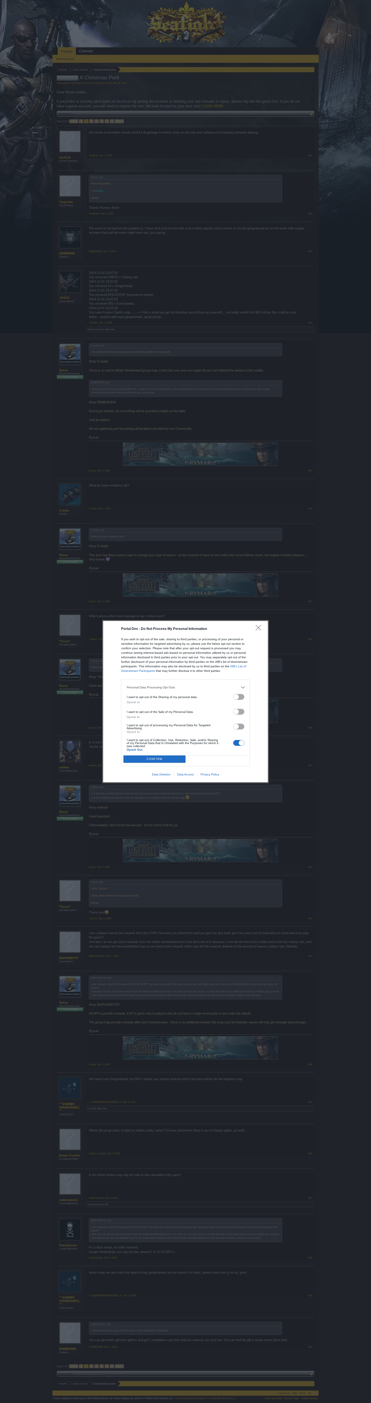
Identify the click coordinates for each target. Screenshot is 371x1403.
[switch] (238, 697)
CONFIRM (155, 759)
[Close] (260, 629)
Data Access (185, 774)
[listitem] (185, 687)
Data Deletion (161, 774)
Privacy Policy (210, 774)
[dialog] (185, 702)
